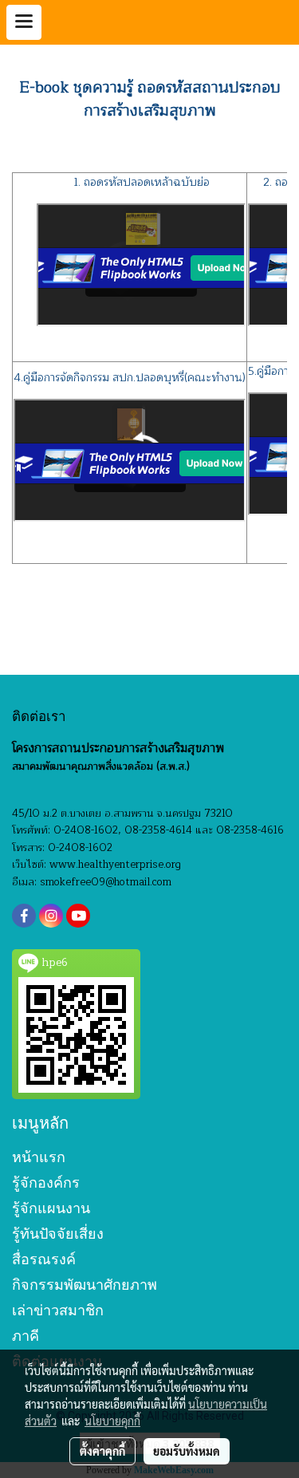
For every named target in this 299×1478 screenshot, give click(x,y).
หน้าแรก (38, 1157)
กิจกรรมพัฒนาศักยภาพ (84, 1284)
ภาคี (25, 1335)
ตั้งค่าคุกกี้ (102, 1451)
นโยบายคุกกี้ (112, 1420)
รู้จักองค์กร (46, 1182)
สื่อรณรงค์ (44, 1259)
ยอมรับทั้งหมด (186, 1451)
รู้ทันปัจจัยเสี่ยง (58, 1233)
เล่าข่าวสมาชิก (58, 1310)
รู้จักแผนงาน (51, 1208)
